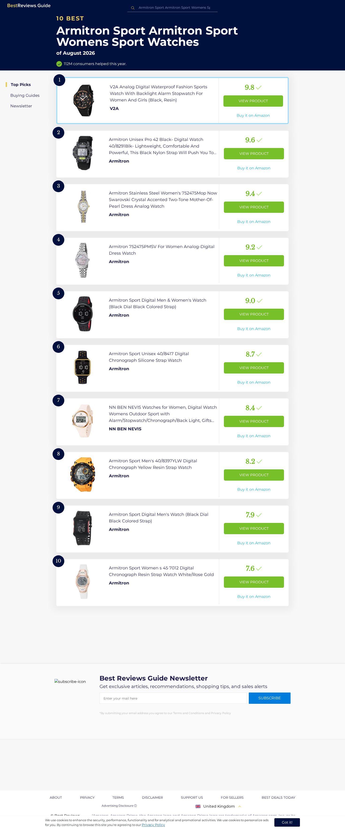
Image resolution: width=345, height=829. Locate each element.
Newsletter (21, 106)
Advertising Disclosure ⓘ (119, 805)
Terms (118, 797)
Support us (192, 797)
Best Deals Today (278, 797)
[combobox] (172, 7)
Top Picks (21, 84)
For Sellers (232, 797)
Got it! (287, 822)
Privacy (87, 797)
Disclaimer (152, 797)
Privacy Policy (153, 825)
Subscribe (269, 698)
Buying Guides (24, 95)
